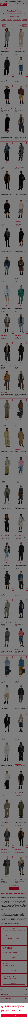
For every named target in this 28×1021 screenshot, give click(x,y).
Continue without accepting (14, 1019)
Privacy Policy (18, 1010)
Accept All (14, 1015)
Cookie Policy (4, 1011)
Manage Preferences (5, 1010)
